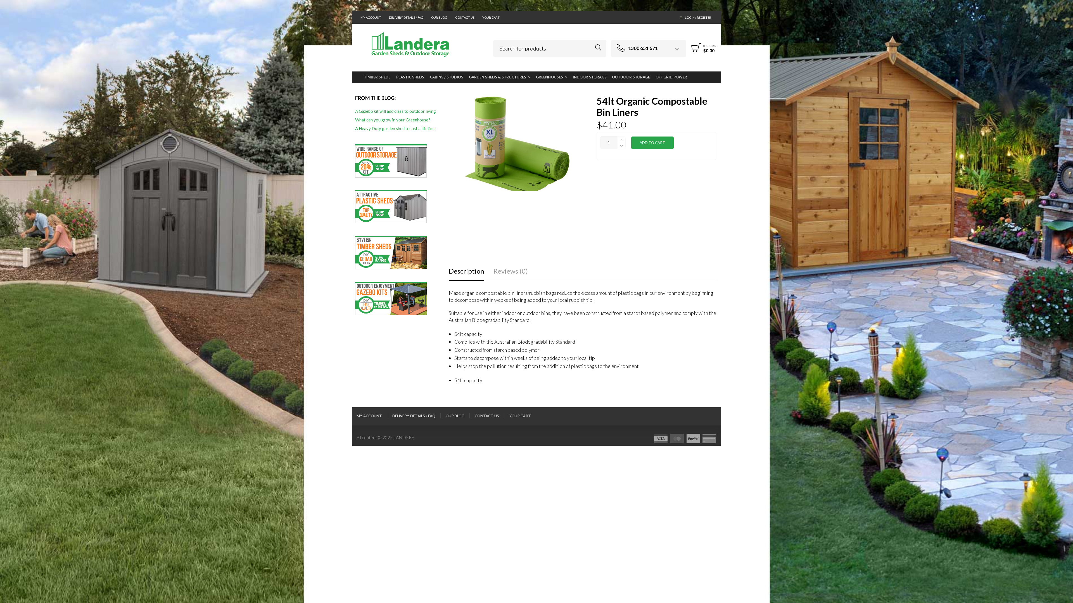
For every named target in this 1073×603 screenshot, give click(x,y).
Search (598, 47)
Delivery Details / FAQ (406, 17)
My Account (370, 17)
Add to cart (652, 142)
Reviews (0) (510, 270)
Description (466, 270)
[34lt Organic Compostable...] (5, 301)
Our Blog (439, 17)
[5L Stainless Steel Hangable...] (1068, 301)
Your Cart (491, 17)
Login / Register (698, 17)
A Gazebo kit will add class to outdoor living (395, 111)
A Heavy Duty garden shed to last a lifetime (395, 128)
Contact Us (464, 17)
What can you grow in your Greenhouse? (392, 119)
